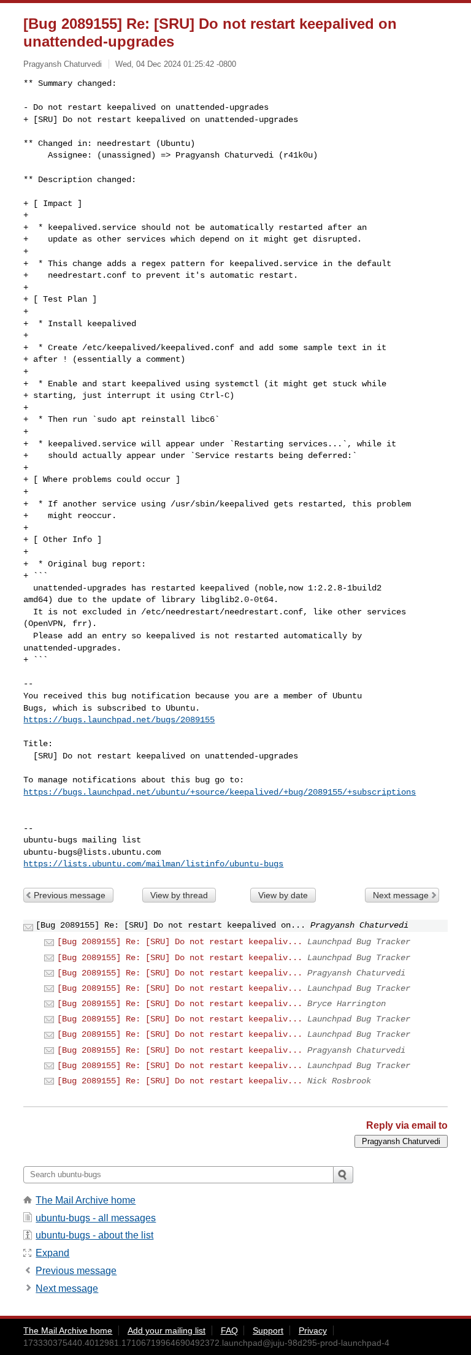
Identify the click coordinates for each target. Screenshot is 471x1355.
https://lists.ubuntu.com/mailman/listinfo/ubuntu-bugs (153, 864)
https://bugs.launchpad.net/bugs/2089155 (119, 720)
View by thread (179, 895)
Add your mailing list (166, 1330)
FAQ (229, 1330)
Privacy (313, 1330)
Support (268, 1330)
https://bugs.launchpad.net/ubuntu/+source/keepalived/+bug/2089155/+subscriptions (219, 792)
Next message (401, 895)
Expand (52, 1253)
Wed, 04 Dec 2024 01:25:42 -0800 (175, 64)
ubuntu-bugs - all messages (96, 1218)
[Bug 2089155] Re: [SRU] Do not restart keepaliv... (179, 942)
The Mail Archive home (86, 1200)
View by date (283, 895)
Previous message (69, 895)
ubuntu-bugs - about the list (94, 1235)
